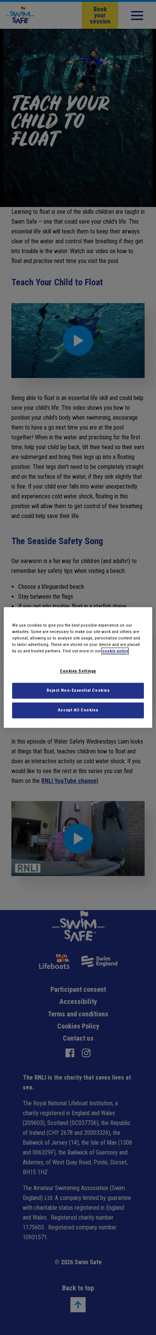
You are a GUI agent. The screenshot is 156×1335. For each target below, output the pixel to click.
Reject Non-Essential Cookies (78, 690)
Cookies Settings (78, 671)
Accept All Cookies (78, 710)
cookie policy (115, 651)
